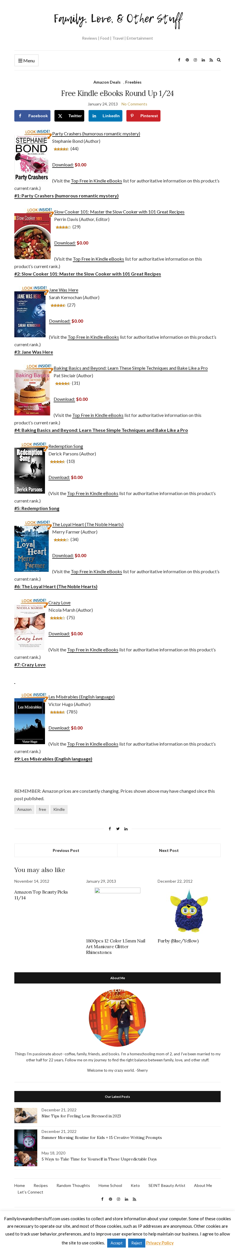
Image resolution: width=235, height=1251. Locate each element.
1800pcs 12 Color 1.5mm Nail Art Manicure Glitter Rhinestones (115, 946)
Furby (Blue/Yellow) (178, 941)
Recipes (41, 1185)
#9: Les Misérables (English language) (53, 758)
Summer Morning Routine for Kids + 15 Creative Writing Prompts (102, 1137)
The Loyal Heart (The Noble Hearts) (88, 524)
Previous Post (66, 850)
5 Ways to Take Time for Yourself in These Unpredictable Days (99, 1159)
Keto (135, 1185)
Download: (63, 164)
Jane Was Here (63, 289)
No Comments (134, 103)
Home (19, 1185)
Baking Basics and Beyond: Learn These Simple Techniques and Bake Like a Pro (131, 368)
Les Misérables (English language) (81, 696)
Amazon (24, 809)
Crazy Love (59, 602)
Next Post (169, 850)
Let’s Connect (30, 1192)
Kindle (59, 809)
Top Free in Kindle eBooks (96, 180)
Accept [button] (116, 1243)
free (42, 809)
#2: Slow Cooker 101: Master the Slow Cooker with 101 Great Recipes (87, 273)
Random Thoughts (73, 1185)
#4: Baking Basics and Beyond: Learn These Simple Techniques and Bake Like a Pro (101, 430)
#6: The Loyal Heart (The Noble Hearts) (55, 586)
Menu (28, 60)
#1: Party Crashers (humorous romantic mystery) (66, 195)
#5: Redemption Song (36, 508)
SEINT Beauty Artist (166, 1185)
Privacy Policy (160, 1242)
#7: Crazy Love (30, 664)
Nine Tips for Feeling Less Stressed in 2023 (81, 1116)
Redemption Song (65, 446)
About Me (203, 1185)
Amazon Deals (107, 82)
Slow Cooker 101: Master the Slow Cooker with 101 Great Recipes (119, 211)
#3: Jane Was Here (33, 352)
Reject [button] (137, 1243)
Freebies (133, 82)
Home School (110, 1185)
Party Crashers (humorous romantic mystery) (96, 133)
